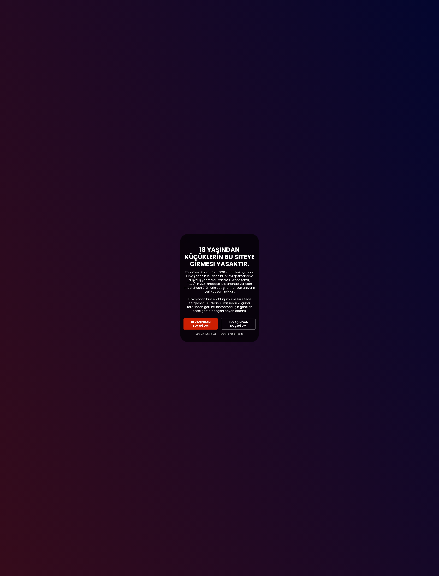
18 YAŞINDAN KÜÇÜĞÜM (238, 324)
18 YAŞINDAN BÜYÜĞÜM (201, 324)
